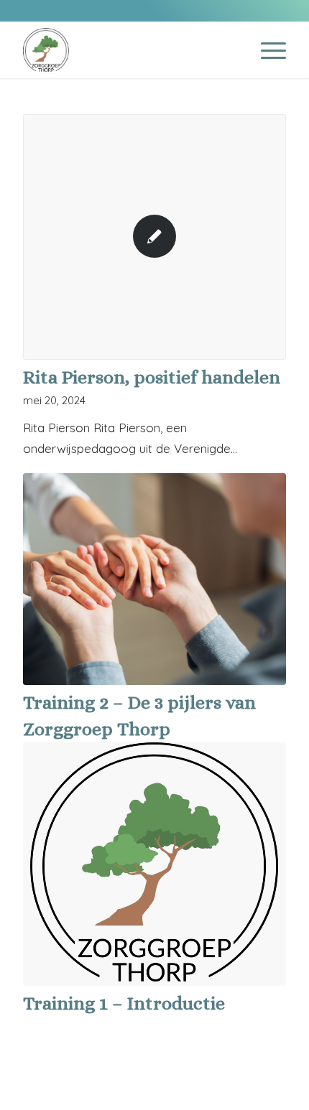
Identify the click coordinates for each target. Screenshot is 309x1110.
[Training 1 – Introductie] (154, 864)
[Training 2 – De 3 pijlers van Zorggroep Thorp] (154, 579)
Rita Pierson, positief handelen (151, 377)
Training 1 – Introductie (124, 1003)
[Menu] (266, 49)
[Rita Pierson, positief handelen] (154, 237)
